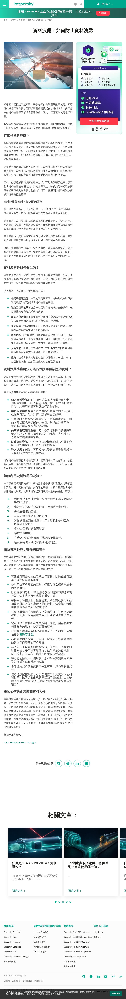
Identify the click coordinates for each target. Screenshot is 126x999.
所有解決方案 (10, 961)
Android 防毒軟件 (41, 932)
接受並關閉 (116, 993)
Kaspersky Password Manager (20, 742)
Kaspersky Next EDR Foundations (78, 937)
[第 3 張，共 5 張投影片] (63, 902)
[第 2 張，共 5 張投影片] (59, 902)
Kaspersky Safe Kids (12, 947)
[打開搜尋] (81, 4)
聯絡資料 (98, 937)
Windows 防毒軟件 (42, 947)
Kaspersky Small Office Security (77, 932)
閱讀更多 (17, 890)
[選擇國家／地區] (75, 4)
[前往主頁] (24, 4)
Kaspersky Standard (12, 932)
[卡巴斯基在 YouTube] (106, 976)
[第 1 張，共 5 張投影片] (55, 902)
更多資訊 (56, 994)
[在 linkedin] (77, 763)
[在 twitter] (68, 763)
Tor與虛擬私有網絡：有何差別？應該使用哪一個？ (88, 865)
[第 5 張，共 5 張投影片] (70, 902)
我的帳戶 (106, 4)
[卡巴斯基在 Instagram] (113, 976)
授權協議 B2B (38, 981)
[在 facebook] (58, 763)
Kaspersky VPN (10, 952)
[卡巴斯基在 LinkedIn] (98, 976)
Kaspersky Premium (12, 942)
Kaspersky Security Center (75, 956)
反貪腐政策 (16, 981)
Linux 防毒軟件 (40, 952)
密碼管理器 (26, 634)
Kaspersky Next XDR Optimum (76, 947)
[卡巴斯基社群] (120, 976)
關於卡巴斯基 (101, 926)
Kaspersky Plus (10, 937)
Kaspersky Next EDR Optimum (76, 942)
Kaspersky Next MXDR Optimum (77, 952)
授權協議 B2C (27, 981)
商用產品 (68, 926)
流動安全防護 (40, 942)
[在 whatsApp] (86, 763)
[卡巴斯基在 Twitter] (91, 976)
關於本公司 (99, 932)
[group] (35, 862)
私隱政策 (7, 981)
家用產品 (9, 926)
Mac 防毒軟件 (40, 937)
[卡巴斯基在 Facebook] (83, 976)
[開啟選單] (4, 4)
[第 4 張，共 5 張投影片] (67, 902)
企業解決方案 (70, 961)
